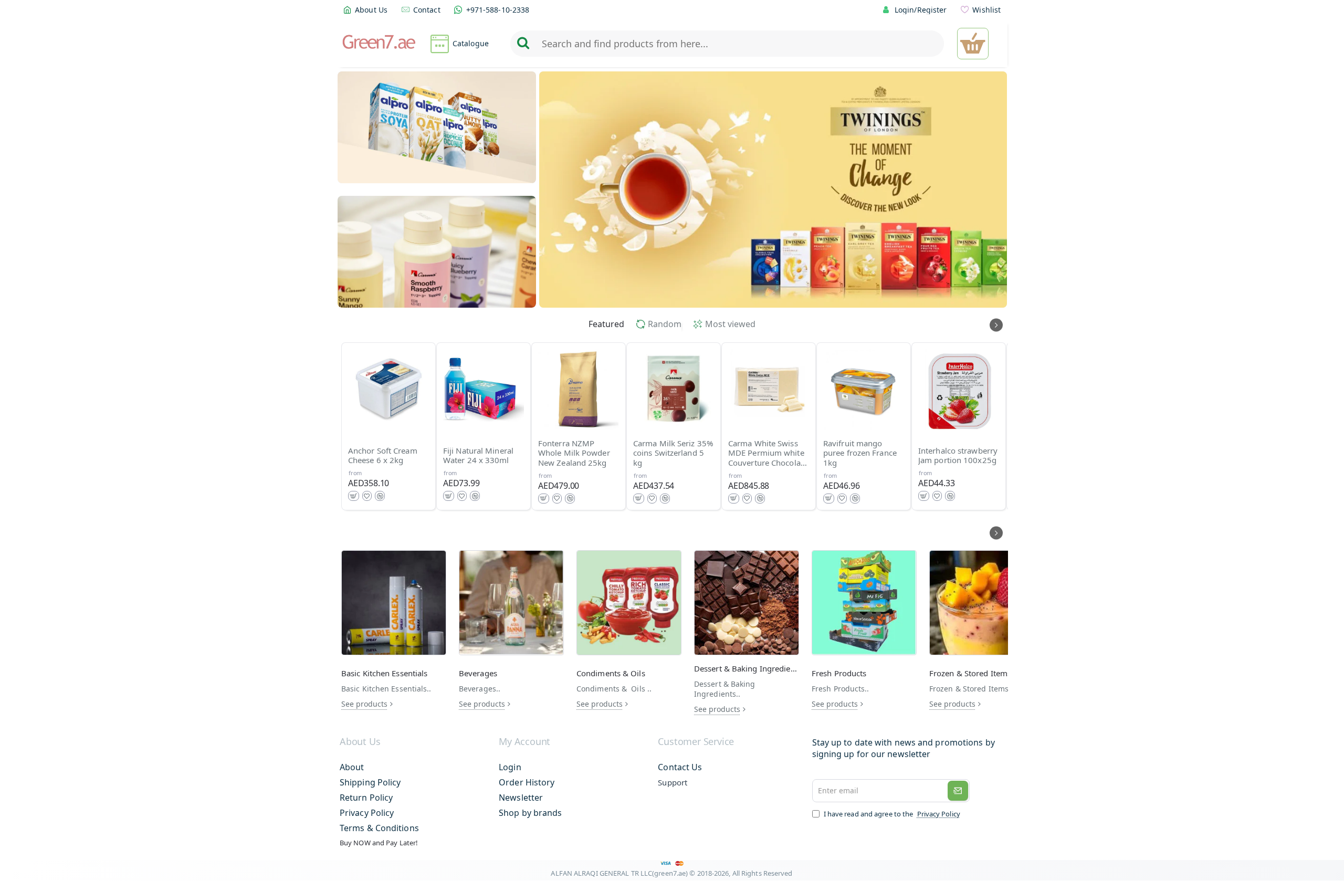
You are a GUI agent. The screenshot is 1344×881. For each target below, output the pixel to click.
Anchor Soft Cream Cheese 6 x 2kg (382, 456)
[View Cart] (973, 43)
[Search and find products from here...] (523, 43)
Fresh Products (839, 673)
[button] (353, 496)
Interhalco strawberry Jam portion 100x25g (958, 456)
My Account (524, 742)
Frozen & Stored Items (970, 673)
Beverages (478, 673)
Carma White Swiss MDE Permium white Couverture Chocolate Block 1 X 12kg (767, 453)
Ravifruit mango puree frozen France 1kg (860, 453)
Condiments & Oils (610, 673)
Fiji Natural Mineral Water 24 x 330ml (478, 456)
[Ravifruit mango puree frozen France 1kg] (863, 389)
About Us (360, 742)
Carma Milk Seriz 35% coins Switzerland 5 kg (673, 453)
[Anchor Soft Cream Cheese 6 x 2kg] (388, 389)
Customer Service (696, 742)
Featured (606, 324)
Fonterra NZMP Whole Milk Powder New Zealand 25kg (574, 453)
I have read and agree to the (891, 814)
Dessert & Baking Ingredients (746, 669)
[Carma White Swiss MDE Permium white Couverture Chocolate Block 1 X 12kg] (768, 389)
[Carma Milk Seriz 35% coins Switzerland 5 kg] (673, 389)
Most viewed (730, 324)
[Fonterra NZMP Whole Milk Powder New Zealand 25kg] (578, 389)
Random (664, 324)
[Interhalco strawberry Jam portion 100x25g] (958, 389)
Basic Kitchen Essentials (384, 673)
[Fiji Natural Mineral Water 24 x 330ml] (483, 389)
